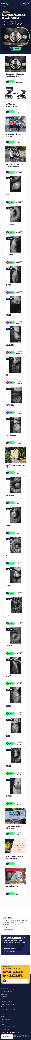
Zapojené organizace (9, 951)
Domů (4, 6)
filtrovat (6, 1036)
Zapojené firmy (8, 931)
